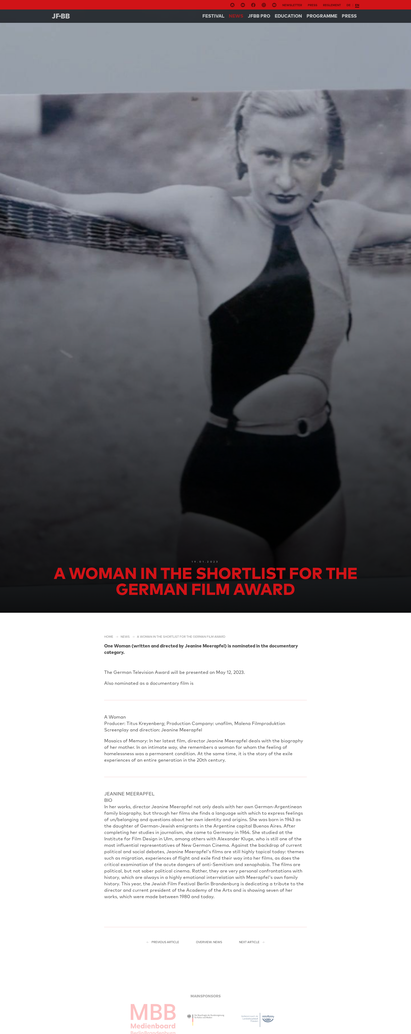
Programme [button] (322, 16)
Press (312, 5)
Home (108, 636)
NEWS (236, 16)
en (357, 5)
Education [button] (288, 16)
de (349, 5)
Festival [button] (213, 16)
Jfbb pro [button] (259, 16)
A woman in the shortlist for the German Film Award (181, 636)
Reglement (332, 5)
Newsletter (292, 5)
